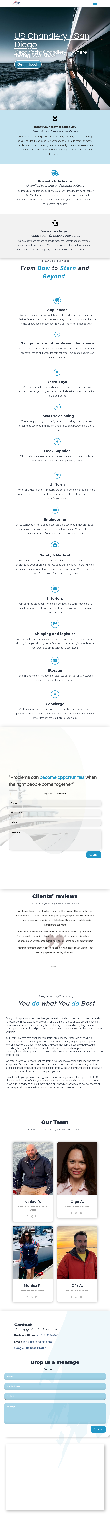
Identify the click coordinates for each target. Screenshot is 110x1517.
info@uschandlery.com (37, 1342)
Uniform (57, 484)
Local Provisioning (57, 416)
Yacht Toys (57, 382)
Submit (93, 854)
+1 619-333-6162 (47, 1335)
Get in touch (27, 64)
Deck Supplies (57, 451)
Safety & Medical (55, 555)
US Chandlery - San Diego (51, 40)
